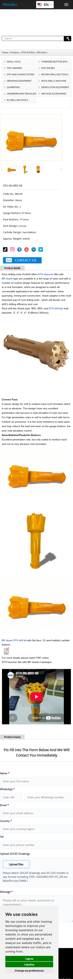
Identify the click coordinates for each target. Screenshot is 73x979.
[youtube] (27, 250)
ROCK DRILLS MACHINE (53, 80)
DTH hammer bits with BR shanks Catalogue (27, 662)
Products (14, 52)
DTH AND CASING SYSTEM (20, 74)
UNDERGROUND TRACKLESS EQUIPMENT (21, 94)
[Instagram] (13, 250)
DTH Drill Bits (28, 52)
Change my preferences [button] (29, 970)
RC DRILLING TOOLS (17, 100)
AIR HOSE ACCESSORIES (53, 93)
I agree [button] (29, 958)
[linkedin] (34, 250)
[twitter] (41, 250)
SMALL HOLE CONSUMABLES (15, 62)
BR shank (41, 52)
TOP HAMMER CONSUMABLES (15, 68)
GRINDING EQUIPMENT (19, 80)
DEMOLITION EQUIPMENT (55, 87)
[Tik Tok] (6, 250)
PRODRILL (10, 4)
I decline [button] (29, 964)
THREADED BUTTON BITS (54, 61)
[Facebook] (20, 250)
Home (5, 52)
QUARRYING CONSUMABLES (15, 88)
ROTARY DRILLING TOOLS (54, 74)
